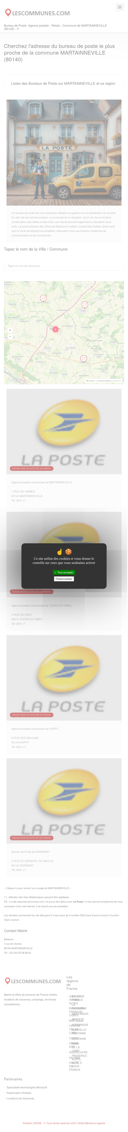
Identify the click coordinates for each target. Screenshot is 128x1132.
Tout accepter (65, 572)
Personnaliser (64, 579)
